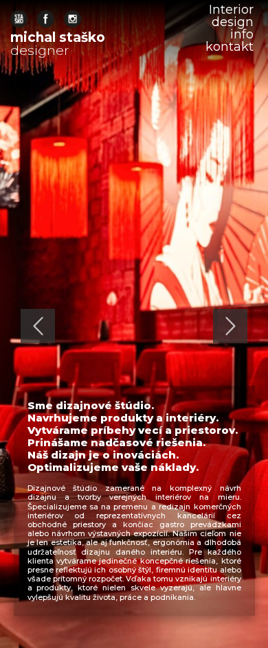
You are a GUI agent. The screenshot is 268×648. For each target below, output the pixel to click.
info (242, 34)
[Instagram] (72, 18)
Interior (231, 9)
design (233, 22)
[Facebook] (45, 18)
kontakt (229, 46)
